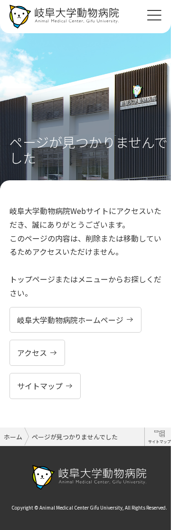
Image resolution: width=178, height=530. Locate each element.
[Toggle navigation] (154, 14)
